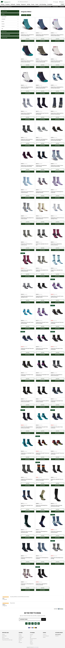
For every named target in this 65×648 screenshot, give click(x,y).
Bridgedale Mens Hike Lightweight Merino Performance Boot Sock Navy (27, 427)
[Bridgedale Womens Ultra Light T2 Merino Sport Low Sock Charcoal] (42, 338)
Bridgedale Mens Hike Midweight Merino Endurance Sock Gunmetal (56, 375)
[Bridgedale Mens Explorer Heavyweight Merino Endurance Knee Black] (57, 495)
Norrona (31, 642)
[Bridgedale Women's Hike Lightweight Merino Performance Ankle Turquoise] (27, 24)
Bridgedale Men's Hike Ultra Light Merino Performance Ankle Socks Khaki (42, 61)
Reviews (44, 637)
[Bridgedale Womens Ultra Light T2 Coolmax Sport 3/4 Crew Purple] (42, 312)
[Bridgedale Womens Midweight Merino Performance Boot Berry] (57, 233)
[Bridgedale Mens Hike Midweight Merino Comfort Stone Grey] (27, 233)
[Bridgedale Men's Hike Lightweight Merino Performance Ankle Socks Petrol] (42, 77)
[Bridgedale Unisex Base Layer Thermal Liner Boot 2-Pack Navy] (42, 103)
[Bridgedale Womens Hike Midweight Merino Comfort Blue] (42, 547)
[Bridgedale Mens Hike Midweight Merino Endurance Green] (42, 495)
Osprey (31, 641)
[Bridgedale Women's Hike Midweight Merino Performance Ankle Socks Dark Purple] (27, 155)
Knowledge (49, 4)
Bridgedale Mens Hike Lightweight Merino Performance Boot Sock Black (27, 401)
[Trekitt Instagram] (29, 623)
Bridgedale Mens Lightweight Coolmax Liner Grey (42, 244)
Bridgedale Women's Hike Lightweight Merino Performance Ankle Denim (42, 35)
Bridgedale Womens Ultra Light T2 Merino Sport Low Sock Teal (42, 427)
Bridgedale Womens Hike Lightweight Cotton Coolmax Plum (27, 584)
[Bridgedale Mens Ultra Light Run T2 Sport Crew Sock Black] (57, 338)
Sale (19, 641)
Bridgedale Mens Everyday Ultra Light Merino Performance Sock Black (42, 401)
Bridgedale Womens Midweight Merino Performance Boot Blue (56, 532)
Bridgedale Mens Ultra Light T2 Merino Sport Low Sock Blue (27, 349)
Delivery (3, 634)
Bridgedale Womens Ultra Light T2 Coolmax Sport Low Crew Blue (27, 323)
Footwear (7, 4)
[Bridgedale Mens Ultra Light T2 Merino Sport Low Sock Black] (57, 312)
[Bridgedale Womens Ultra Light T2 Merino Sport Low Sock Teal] (42, 416)
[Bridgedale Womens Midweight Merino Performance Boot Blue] (57, 521)
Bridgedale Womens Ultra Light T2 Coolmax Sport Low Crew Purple (57, 297)
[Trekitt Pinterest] (32, 623)
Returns (3, 637)
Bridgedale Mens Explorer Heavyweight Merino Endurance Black (26, 532)
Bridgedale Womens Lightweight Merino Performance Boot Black (41, 584)
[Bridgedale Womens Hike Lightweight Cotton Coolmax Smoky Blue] (27, 207)
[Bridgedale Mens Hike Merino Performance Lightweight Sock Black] (42, 286)
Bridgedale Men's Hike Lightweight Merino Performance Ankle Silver (27, 87)
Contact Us (57, 635)
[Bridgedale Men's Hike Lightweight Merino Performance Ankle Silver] (27, 77)
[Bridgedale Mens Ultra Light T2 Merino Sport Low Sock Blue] (27, 338)
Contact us (44, 634)
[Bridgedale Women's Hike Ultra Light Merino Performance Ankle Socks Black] (27, 50)
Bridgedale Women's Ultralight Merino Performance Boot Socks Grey (26, 114)
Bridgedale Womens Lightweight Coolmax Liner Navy (27, 506)
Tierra (31, 635)
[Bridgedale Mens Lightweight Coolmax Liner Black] (57, 469)
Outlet (62, 4)
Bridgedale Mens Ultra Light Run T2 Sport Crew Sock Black (57, 349)
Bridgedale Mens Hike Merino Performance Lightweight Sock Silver (27, 297)
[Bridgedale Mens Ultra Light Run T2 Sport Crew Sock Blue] (57, 416)
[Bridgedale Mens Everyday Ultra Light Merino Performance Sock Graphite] (42, 469)
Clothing (2, 4)
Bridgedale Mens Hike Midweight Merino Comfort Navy (26, 558)
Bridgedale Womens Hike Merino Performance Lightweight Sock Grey (57, 218)
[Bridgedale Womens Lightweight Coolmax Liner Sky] (57, 260)
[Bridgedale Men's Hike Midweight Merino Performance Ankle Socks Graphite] (57, 129)
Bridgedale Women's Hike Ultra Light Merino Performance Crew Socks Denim (57, 114)
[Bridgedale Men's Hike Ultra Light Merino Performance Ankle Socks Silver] (57, 50)
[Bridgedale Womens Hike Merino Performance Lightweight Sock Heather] (42, 181)
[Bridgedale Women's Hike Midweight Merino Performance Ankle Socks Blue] (57, 77)
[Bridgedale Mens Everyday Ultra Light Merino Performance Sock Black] (42, 390)
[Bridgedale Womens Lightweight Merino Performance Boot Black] (42, 573)
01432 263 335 (58, 634)
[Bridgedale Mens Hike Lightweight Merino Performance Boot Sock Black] (27, 390)
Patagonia (31, 643)
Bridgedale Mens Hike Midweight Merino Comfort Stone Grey (26, 244)
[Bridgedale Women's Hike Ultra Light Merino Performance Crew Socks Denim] (57, 103)
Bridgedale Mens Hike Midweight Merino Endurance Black (41, 532)
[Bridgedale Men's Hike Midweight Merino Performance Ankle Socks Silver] (42, 129)
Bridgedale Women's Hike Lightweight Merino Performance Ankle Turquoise (27, 35)
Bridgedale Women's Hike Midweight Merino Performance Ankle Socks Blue (57, 87)
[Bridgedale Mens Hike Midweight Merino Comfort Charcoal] (27, 469)
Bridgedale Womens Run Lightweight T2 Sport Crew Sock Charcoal (42, 375)
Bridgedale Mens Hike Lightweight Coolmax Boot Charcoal (42, 271)
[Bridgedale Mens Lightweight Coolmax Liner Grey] (42, 233)
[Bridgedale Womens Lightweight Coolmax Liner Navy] (27, 495)
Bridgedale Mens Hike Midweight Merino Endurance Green (41, 506)
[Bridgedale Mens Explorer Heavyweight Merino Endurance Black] (27, 521)
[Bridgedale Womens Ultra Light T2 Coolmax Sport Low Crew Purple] (57, 286)
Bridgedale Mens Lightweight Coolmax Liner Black (57, 480)
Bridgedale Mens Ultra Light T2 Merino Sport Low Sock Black (57, 323)
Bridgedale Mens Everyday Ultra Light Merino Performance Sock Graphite (42, 480)
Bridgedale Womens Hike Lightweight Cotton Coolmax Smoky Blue (27, 218)
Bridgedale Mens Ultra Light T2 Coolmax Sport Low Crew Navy (57, 454)
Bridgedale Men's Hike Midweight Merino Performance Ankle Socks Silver (42, 140)
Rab (30, 637)
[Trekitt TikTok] (38, 623)
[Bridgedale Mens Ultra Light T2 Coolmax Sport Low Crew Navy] (57, 443)
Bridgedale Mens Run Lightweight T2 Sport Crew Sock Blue (57, 401)
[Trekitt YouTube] (35, 623)
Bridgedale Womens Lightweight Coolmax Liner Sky (57, 271)
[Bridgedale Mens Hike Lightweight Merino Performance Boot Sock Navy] (27, 416)
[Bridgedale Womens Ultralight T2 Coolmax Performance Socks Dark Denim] (57, 155)
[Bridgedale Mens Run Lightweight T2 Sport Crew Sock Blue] (57, 390)
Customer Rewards (46, 635)
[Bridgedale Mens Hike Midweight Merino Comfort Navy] (27, 547)
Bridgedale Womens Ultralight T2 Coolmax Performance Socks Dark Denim (57, 166)
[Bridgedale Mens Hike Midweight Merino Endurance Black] (42, 521)
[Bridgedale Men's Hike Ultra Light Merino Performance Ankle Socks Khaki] (42, 50)
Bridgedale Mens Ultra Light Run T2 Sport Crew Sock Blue (57, 427)
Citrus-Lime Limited (35, 647)
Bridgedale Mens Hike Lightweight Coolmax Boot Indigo (57, 558)
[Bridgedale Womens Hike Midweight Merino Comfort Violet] (57, 181)
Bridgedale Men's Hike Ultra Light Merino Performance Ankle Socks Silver (57, 61)
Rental (37, 4)
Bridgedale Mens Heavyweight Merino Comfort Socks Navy (41, 166)
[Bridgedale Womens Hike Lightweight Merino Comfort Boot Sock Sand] (42, 207)
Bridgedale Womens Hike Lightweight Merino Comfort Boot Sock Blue (27, 192)
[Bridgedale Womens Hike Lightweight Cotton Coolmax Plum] (27, 573)
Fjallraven (31, 634)
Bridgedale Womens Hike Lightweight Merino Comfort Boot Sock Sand (42, 218)
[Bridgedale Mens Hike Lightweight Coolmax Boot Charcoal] (42, 260)
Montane (31, 639)
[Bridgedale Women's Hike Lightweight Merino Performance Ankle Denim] (42, 24)
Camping (18, 4)
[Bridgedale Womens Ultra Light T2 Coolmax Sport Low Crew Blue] (27, 312)
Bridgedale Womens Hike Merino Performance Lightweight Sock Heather (42, 192)
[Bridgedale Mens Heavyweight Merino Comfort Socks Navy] (42, 155)
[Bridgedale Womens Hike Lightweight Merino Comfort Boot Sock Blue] (27, 181)
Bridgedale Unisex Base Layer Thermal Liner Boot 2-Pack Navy (42, 114)
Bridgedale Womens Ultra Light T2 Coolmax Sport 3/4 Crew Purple (42, 323)
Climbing (20, 639)
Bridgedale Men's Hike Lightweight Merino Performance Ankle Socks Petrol (42, 87)
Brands (32, 4)
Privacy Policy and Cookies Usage (7, 639)
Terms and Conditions (5, 638)
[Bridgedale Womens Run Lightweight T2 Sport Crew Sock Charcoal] (42, 364)
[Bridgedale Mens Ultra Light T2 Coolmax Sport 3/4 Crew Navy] (42, 443)
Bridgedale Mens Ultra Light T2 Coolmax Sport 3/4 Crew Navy (42, 454)
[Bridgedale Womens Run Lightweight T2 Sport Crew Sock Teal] (27, 443)
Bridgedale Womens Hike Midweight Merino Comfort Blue (42, 558)
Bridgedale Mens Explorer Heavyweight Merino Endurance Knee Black (56, 506)
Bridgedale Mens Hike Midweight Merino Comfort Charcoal (26, 480)
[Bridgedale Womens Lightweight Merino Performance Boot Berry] (27, 260)
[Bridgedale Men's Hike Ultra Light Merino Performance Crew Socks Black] (27, 129)
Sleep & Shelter (21, 637)
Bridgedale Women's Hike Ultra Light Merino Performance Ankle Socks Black (27, 61)
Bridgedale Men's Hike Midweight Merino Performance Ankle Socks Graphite (56, 140)
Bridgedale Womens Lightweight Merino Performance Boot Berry (26, 271)
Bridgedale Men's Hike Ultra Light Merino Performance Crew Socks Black (27, 140)
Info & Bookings (42, 4)
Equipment (23, 4)
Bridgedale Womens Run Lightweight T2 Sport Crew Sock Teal (27, 454)
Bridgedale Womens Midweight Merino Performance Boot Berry (56, 244)
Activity (28, 4)
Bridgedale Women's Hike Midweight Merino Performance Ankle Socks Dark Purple (27, 166)
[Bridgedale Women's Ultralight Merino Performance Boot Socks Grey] (27, 103)
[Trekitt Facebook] (26, 623)
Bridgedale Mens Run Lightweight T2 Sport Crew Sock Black (27, 375)
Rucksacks (13, 4)
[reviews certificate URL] (58, 608)
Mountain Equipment (33, 638)
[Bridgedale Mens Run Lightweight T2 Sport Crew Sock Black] (27, 364)
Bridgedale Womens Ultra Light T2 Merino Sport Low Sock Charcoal (42, 349)
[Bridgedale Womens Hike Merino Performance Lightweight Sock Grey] (57, 207)
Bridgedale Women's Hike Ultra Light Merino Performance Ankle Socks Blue (57, 35)
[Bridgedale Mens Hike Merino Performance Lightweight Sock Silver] (27, 286)
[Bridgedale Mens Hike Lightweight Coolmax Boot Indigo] (57, 547)
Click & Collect (4, 635)
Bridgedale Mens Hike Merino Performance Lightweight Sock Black (42, 297)
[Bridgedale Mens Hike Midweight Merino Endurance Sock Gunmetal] (57, 364)
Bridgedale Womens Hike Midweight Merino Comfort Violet (57, 192)
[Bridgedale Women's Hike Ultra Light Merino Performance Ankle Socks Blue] (57, 24)
